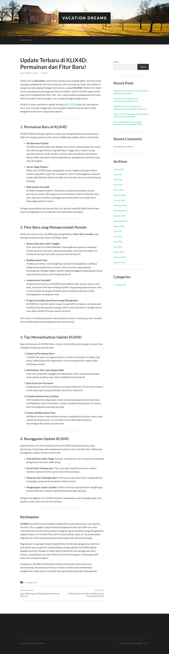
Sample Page (26, 40)
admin (44, 73)
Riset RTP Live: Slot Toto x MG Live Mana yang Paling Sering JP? (130, 92)
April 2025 (117, 247)
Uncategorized (31, 582)
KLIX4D (71, 104)
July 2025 (117, 231)
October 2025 (119, 216)
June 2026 (117, 179)
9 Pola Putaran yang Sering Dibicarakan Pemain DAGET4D (86, 593)
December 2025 (120, 205)
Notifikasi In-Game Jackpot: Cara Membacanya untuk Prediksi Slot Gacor (130, 107)
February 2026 (119, 195)
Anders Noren (136, 643)
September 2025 (120, 221)
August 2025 (118, 226)
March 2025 (118, 252)
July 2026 (117, 174)
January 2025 (119, 262)
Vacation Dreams (84, 18)
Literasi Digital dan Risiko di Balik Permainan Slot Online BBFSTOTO (128, 123)
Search (116, 62)
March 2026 (118, 190)
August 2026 (118, 169)
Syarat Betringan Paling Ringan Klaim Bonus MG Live (40, 593)
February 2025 (119, 257)
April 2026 (117, 185)
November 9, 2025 (29, 73)
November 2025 (120, 210)
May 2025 (117, 241)
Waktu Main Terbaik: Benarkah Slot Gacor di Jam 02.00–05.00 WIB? (131, 115)
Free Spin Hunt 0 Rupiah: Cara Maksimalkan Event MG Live (126, 99)
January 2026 (119, 200)
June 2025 (117, 236)
